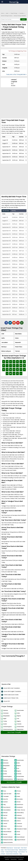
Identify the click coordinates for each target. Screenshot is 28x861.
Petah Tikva (18, 347)
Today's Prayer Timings (11, 852)
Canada (19, 724)
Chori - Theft (6, 829)
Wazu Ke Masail (7, 831)
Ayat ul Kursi (21, 852)
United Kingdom (7, 726)
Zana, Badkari (7, 810)
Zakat (18, 796)
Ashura (19, 820)
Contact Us (20, 859)
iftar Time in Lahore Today (11, 850)
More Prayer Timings (13, 732)
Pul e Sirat (19, 826)
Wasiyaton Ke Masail (8, 839)
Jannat (5, 823)
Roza (4, 791)
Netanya (3, 347)
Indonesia (5, 713)
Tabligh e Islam (21, 818)
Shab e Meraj (20, 812)
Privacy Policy (14, 859)
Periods (5, 834)
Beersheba (18, 334)
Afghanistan (20, 729)
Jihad (4, 818)
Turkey (5, 721)
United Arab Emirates (8, 729)
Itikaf (18, 793)
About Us (7, 859)
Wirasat (5, 812)
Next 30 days (6, 210)
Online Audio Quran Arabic (11, 695)
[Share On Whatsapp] (22, 323)
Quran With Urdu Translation (12, 688)
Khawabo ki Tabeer (22, 829)
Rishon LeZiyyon (6, 351)
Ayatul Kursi (20, 804)
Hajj (4, 804)
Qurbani (5, 801)
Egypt (4, 718)
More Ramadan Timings (13, 782)
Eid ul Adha (20, 799)
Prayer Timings (14, 13)
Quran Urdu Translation (12, 854)
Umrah (18, 801)
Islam (7, 13)
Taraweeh (6, 796)
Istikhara (19, 815)
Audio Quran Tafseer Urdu (11, 698)
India (18, 713)
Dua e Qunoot (6, 807)
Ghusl (18, 831)
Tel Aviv (17, 351)
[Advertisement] (14, 104)
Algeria (19, 721)
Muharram (6, 820)
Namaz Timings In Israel (6, 15)
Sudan (5, 724)
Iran (18, 718)
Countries (21, 13)
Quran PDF (7, 701)
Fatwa (5, 826)
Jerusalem (4, 342)
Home (2, 13)
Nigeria (19, 715)
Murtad (5, 815)
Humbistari (20, 807)
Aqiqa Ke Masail (21, 839)
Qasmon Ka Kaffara (8, 842)
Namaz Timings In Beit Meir (20, 15)
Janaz (18, 834)
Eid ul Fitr (5, 799)
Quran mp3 (17, 848)
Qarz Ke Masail (20, 837)
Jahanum (19, 823)
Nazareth (18, 342)
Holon (17, 338)
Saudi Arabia (20, 710)
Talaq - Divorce (21, 810)
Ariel (2, 334)
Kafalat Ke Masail (7, 837)
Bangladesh (6, 715)
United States (20, 726)
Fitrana (19, 791)
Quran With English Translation (12, 691)
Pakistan (5, 710)
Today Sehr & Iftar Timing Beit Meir (16, 74)
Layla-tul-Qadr (7, 793)
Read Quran (10, 848)
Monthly (14, 210)
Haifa (3, 338)
